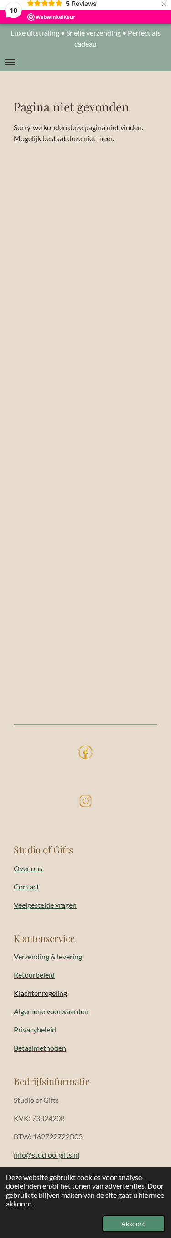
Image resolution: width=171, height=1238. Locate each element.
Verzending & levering (48, 956)
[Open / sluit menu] (10, 62)
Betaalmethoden (40, 1047)
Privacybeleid (35, 1029)
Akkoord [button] (133, 1223)
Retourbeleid (34, 974)
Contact (26, 886)
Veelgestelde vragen (45, 904)
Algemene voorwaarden (51, 1011)
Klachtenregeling (40, 993)
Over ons (28, 868)
